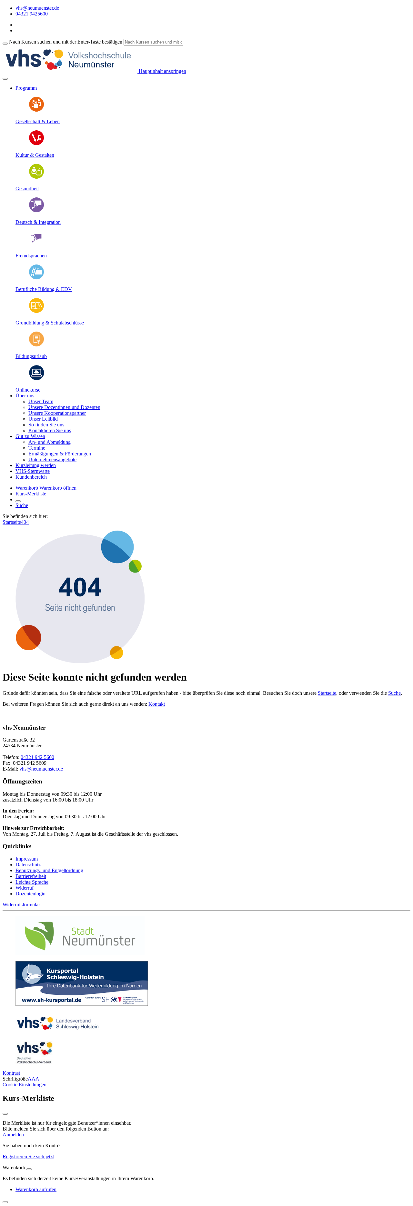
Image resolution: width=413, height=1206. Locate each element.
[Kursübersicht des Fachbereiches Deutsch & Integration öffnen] (36, 211)
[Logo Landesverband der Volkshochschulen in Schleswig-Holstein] (57, 1033)
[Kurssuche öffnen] (18, 501)
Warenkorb (27, 488)
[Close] (29, 1169)
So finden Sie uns (46, 424)
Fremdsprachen (31, 255)
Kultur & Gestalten (34, 155)
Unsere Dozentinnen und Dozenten (64, 407)
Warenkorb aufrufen (35, 1189)
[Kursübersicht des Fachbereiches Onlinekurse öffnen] (36, 379)
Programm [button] (26, 88)
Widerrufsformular (21, 904)
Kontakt (156, 704)
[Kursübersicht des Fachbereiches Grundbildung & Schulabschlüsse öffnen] (36, 311)
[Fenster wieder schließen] (5, 1114)
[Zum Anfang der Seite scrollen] (5, 1202)
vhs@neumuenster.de (41, 769)
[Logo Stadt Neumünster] (80, 953)
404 (25, 522)
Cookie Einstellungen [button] (24, 1084)
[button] (57, 488)
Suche (21, 505)
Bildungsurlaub (31, 356)
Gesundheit (27, 188)
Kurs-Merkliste (30, 493)
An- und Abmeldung (49, 442)
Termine (36, 448)
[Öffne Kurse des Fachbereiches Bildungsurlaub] (36, 345)
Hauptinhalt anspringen (161, 71)
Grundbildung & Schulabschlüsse (49, 322)
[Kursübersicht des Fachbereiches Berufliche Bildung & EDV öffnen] (36, 278)
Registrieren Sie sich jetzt (28, 1156)
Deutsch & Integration (38, 222)
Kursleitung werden (35, 465)
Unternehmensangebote (52, 459)
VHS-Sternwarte (32, 471)
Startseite (12, 522)
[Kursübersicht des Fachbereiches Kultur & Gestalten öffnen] (36, 144)
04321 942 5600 (37, 757)
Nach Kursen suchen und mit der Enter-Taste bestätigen (65, 42)
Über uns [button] (24, 395)
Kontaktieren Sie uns (49, 430)
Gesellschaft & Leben (37, 121)
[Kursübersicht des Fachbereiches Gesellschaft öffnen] (36, 110)
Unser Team (40, 401)
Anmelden (13, 1134)
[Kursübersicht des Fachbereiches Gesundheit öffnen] (36, 177)
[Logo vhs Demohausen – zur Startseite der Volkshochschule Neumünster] (70, 71)
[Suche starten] (5, 44)
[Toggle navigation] (5, 79)
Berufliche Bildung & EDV (43, 289)
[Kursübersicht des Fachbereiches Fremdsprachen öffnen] (36, 244)
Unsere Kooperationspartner (57, 413)
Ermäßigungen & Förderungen (59, 453)
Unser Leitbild (43, 419)
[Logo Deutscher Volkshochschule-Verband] (34, 1062)
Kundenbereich (31, 477)
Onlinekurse (27, 390)
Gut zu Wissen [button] (30, 436)
